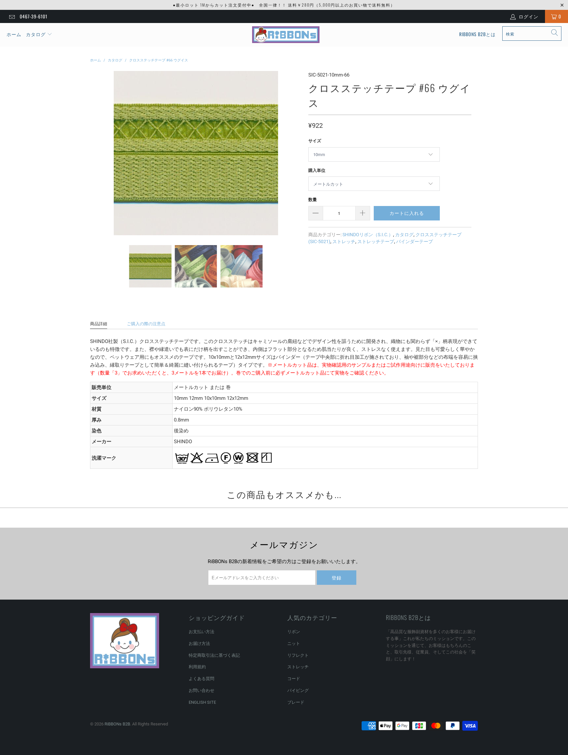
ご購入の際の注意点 (146, 323)
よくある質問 (201, 678)
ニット (293, 643)
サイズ (314, 140)
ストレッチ (343, 241)
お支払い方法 (201, 631)
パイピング (298, 690)
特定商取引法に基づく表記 (214, 655)
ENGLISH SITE (202, 702)
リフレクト (298, 655)
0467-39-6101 (33, 16)
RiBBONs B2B (117, 723)
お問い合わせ (201, 690)
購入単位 (316, 170)
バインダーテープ (414, 241)
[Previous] (96, 153)
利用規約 (197, 666)
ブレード (295, 702)
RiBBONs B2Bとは (477, 34)
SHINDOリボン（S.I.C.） (368, 234)
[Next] (295, 153)
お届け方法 (199, 643)
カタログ (36, 34)
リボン (293, 631)
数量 (312, 199)
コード (293, 678)
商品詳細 (98, 323)
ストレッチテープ (375, 241)
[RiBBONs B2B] (286, 34)
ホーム (14, 34)
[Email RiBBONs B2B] (11, 16)
